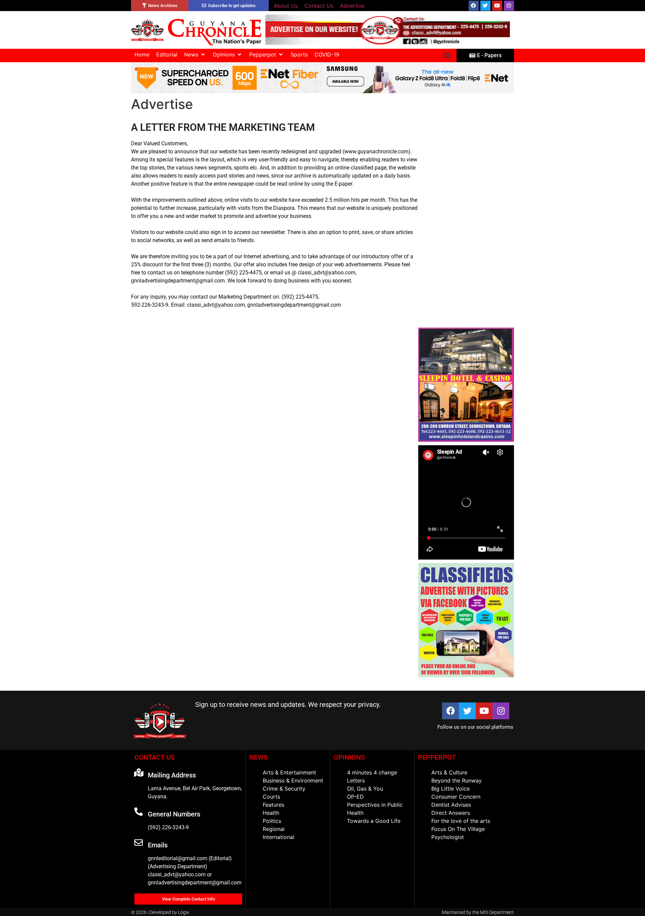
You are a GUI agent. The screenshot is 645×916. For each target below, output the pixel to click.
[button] (195, 54)
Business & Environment (293, 780)
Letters (356, 780)
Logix (183, 912)
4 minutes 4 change (372, 772)
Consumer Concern (455, 796)
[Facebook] (474, 6)
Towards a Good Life (373, 820)
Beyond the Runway (456, 780)
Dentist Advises (451, 804)
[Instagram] (509, 6)
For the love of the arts (460, 820)
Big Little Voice (450, 788)
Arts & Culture (449, 772)
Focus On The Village (458, 829)
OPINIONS (349, 757)
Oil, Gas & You (365, 788)
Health (271, 812)
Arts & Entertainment (289, 772)
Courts (271, 796)
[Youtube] (497, 6)
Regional (274, 829)
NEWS (258, 757)
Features (273, 804)
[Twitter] (485, 6)
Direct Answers (450, 812)
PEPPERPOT (437, 757)
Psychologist (447, 837)
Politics (272, 820)
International (278, 837)
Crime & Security (284, 788)
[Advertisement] (466, 223)
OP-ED (355, 796)
